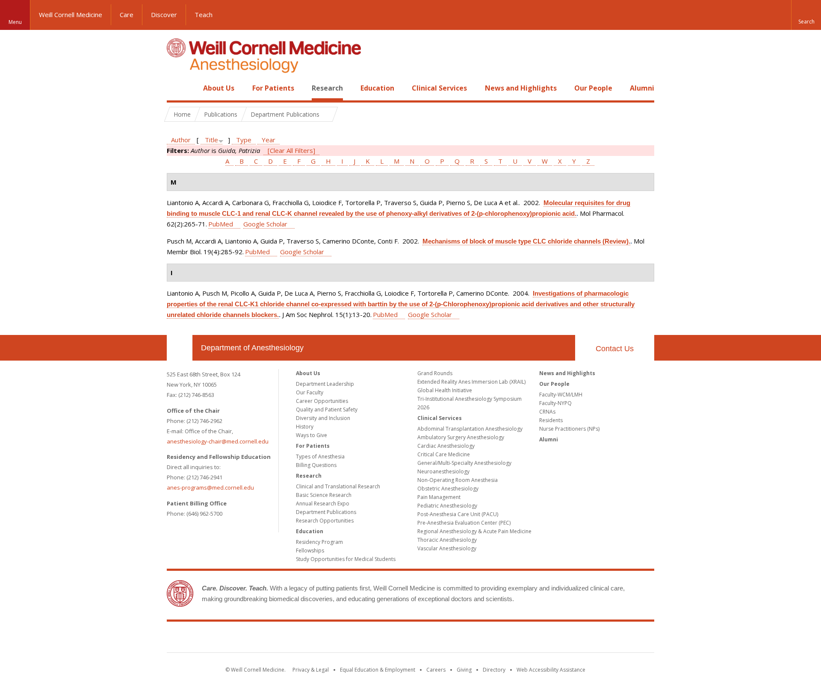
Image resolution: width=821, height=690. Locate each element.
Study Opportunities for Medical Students (346, 559)
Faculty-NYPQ (555, 403)
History (304, 426)
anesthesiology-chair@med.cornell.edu (218, 441)
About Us (218, 88)
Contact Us (615, 348)
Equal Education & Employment (377, 669)
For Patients (273, 88)
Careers (436, 669)
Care (126, 14)
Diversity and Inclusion (323, 418)
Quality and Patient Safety (326, 409)
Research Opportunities (325, 520)
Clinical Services (439, 88)
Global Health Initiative (444, 390)
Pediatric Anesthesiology (447, 505)
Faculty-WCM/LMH (560, 394)
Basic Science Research (323, 495)
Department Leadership (325, 384)
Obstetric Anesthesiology (447, 488)
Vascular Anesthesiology (446, 548)
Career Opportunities (322, 401)
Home (176, 88)
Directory (494, 669)
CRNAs (547, 411)
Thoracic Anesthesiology (447, 539)
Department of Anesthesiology (252, 348)
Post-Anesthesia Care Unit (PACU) (457, 514)
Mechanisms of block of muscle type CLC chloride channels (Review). (526, 241)
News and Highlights (521, 88)
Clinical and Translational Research (338, 486)
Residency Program (319, 542)
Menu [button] (15, 22)
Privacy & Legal (310, 669)
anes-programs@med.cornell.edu (210, 487)
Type (243, 139)
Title (211, 139)
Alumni (642, 88)
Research (327, 88)
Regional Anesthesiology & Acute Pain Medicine (474, 531)
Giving (464, 669)
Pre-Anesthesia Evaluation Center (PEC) (464, 522)
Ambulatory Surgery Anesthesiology (460, 437)
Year (268, 139)
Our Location (179, 348)
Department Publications (326, 512)
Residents (551, 420)
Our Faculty (309, 392)
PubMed (220, 224)
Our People (593, 88)
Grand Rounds (434, 373)
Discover (164, 14)
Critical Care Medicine (443, 454)
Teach (204, 14)
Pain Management (439, 497)
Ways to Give (311, 435)
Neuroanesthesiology (443, 471)
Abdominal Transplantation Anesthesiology (470, 428)
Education (377, 88)
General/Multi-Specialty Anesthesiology (464, 463)
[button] (806, 15)
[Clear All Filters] (291, 150)
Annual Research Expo (322, 503)
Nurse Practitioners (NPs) (569, 428)
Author (181, 139)
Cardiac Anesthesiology (446, 445)
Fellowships (310, 550)
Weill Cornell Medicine (70, 14)
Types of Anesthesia (320, 456)
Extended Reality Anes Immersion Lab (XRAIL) (471, 381)
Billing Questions (316, 465)
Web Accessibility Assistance (551, 669)
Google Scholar (265, 224)
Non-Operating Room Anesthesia (457, 480)
